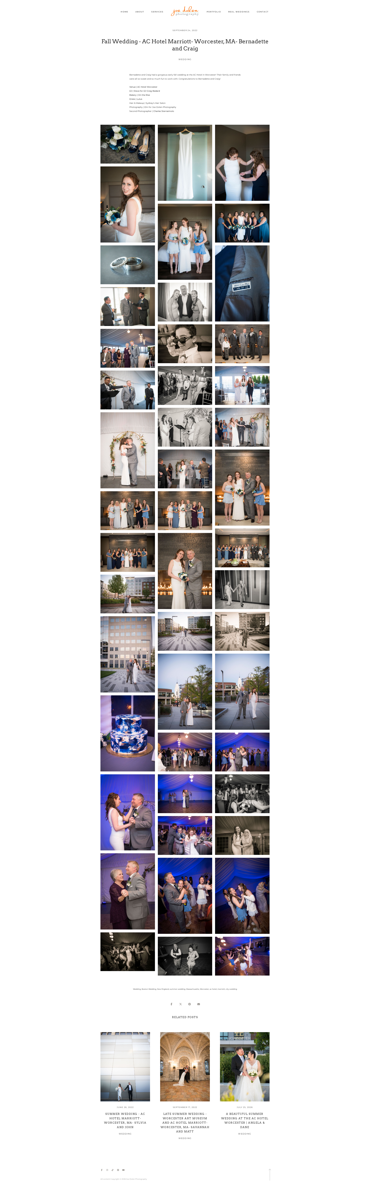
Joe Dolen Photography (164, 107)
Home (124, 12)
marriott (221, 989)
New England (163, 989)
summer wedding (177, 989)
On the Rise (144, 95)
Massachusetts (192, 989)
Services (157, 12)
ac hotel (213, 989)
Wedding (185, 59)
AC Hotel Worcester (147, 87)
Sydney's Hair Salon (155, 103)
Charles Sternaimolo (163, 111)
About (139, 12)
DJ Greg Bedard (152, 91)
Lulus (139, 99)
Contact (263, 12)
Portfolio (214, 12)
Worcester (204, 989)
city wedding (231, 989)
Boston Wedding (149, 989)
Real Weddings (239, 12)
